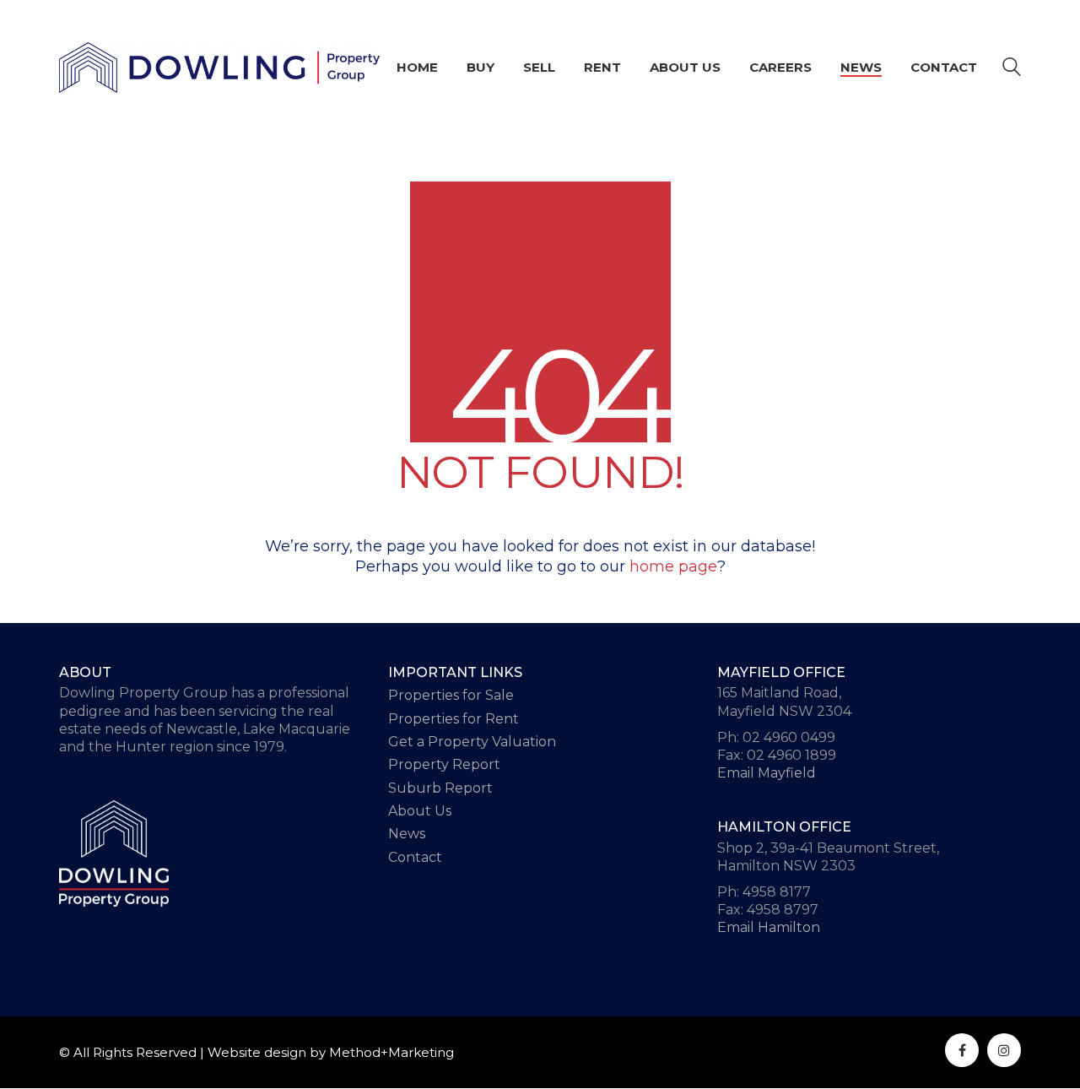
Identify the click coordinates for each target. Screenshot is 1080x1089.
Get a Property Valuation (472, 742)
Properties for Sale (451, 695)
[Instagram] (1004, 1050)
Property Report (444, 764)
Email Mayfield (766, 773)
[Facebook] (962, 1050)
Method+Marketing (391, 1052)
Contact (415, 857)
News (406, 834)
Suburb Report (440, 788)
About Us (419, 811)
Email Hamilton (768, 927)
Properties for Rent (453, 719)
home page (673, 566)
